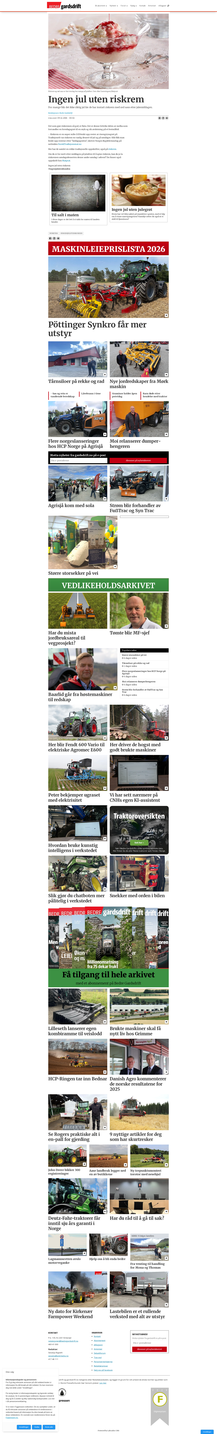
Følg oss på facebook (103, 1370)
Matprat (66, 160)
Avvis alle (49, 1427)
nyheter (54, 233)
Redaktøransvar (101, 1366)
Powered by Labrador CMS (108, 1431)
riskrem (112, 149)
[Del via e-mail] (167, 118)
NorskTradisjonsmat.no (69, 144)
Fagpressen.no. (12, 1418)
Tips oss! (98, 1357)
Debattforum (100, 1353)
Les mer (102, 1383)
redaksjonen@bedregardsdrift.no (63, 1341)
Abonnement (99, 1340)
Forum (123, 5)
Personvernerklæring (103, 1361)
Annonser (152, 5)
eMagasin (162, 5)
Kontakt (142, 5)
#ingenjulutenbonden (71, 233)
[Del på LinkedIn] (163, 118)
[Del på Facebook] (159, 118)
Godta (36, 1427)
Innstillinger (207, 1432)
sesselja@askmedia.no (58, 1356)
